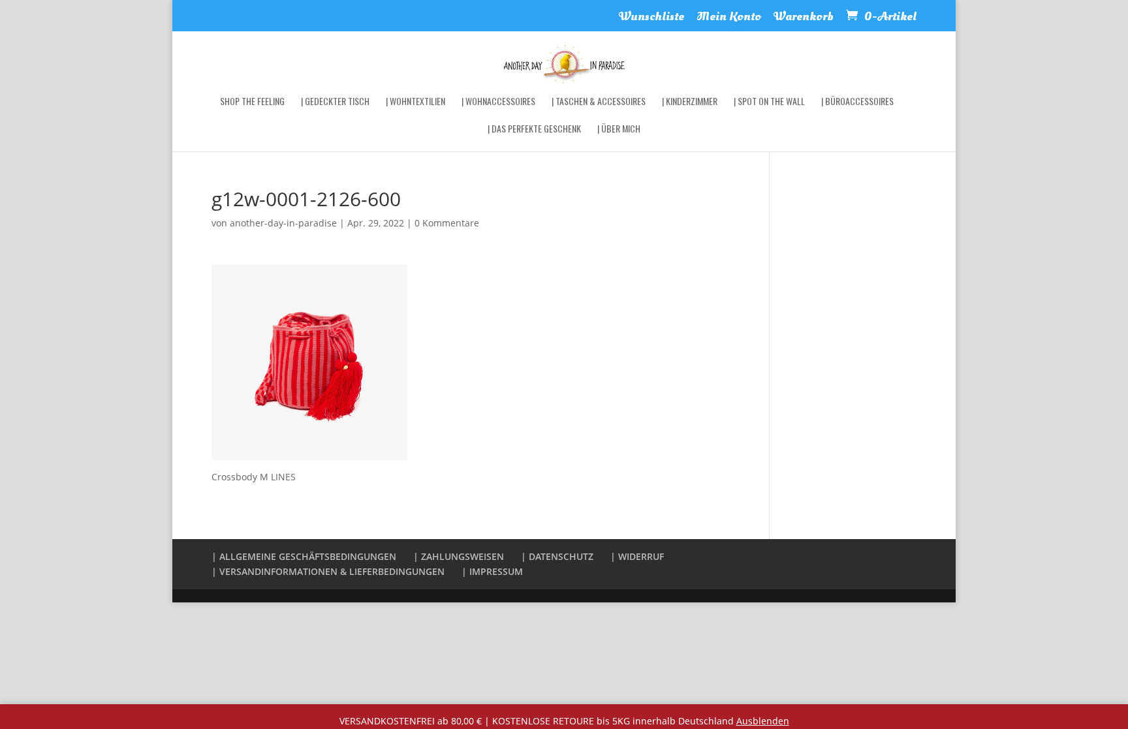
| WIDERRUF (637, 556)
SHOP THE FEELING (252, 102)
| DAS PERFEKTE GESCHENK (534, 129)
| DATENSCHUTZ (557, 556)
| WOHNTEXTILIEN (415, 102)
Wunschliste (651, 18)
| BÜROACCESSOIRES (857, 102)
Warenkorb (804, 18)
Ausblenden (762, 721)
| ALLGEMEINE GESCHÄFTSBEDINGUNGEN (304, 556)
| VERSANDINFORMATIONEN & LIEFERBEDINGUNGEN (328, 571)
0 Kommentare (447, 223)
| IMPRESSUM (492, 571)
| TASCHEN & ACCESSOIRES (599, 102)
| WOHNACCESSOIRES (498, 102)
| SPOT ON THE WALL (769, 102)
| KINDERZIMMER (689, 102)
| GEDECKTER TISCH (335, 102)
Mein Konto (729, 18)
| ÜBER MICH (618, 129)
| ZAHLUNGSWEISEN (458, 556)
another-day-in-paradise (283, 223)
